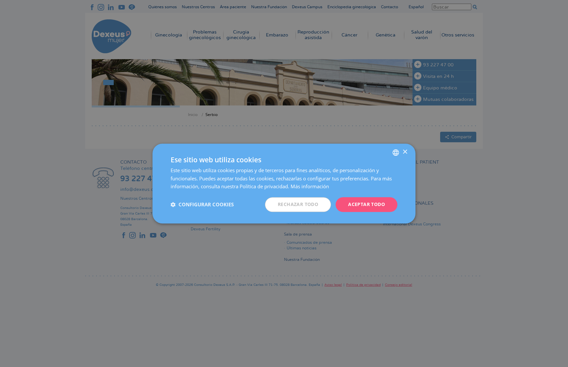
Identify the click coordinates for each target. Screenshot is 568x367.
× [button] (404, 151)
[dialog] (284, 183)
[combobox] (395, 152)
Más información (310, 186)
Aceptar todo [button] (366, 204)
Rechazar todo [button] (298, 204)
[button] (202, 204)
